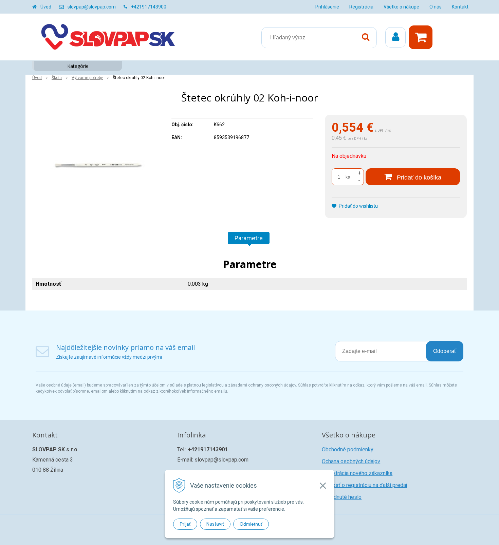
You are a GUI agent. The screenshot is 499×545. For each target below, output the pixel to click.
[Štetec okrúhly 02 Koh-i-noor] (97, 166)
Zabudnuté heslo (342, 497)
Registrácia (361, 7)
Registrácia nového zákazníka (357, 473)
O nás (435, 7)
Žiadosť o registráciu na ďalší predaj (364, 485)
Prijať (185, 524)
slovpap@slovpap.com (92, 7)
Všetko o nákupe (401, 7)
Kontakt (460, 7)
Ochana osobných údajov (351, 461)
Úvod (45, 7)
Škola (57, 77)
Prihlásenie (327, 7)
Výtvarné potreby (87, 77)
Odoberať (444, 351)
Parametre (249, 238)
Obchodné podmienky (347, 449)
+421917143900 (148, 7)
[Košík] (422, 37)
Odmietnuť (251, 524)
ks (348, 177)
